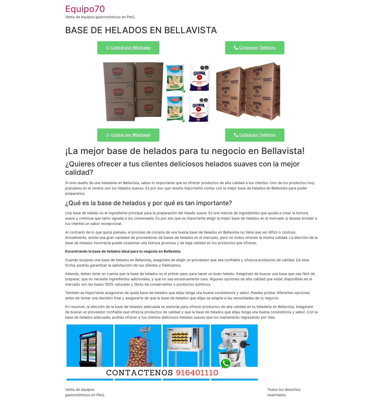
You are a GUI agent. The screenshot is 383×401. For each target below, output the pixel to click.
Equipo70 (85, 8)
